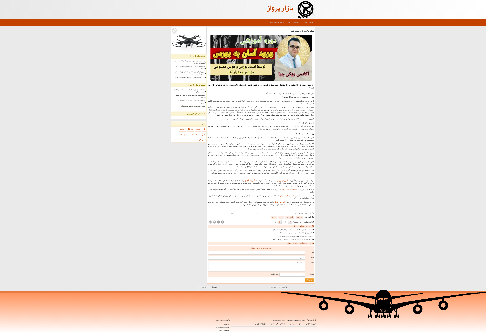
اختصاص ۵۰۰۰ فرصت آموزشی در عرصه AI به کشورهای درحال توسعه (293, 239)
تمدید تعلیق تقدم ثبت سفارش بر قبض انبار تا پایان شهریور (190, 96)
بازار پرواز (280, 8)
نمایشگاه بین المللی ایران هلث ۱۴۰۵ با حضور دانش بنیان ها (190, 67)
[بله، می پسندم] (290, 222)
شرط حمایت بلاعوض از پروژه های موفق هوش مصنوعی (189, 77)
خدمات (194, 134)
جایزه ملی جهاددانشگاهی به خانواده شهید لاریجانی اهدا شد (296, 236)
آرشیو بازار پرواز (224, 330)
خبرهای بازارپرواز (278, 287)
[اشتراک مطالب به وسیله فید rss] (210, 222)
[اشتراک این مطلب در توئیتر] (214, 222)
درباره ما (226, 324)
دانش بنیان (183, 134)
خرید (273, 217)
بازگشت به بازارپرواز (207, 287)
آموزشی (289, 217)
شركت (202, 134)
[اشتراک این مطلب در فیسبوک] (218, 222)
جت (280, 217)
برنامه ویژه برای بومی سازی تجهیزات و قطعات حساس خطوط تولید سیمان (190, 62)
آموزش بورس (282, 180)
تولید (198, 129)
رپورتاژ (299, 217)
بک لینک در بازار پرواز (222, 327)
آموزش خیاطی (279, 202)
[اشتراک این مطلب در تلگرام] (222, 222)
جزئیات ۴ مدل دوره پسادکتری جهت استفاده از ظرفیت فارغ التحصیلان (293, 229)
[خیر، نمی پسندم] (280, 222)
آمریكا (190, 129)
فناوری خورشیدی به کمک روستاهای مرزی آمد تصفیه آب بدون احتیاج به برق (190, 72)
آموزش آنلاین (250, 180)
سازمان (202, 139)
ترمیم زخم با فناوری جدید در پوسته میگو (193, 106)
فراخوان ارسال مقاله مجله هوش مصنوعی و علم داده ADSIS (295, 232)
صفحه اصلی (308, 22)
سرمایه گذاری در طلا (289, 189)
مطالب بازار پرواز (293, 22)
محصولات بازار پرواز (276, 22)
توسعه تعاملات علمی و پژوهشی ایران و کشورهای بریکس (191, 101)
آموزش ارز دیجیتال (287, 196)
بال (204, 129)
